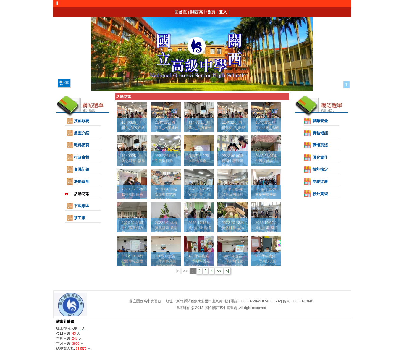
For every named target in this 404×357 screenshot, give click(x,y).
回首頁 (180, 11)
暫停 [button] (64, 82)
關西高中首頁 (202, 11)
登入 (223, 11)
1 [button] (346, 84)
